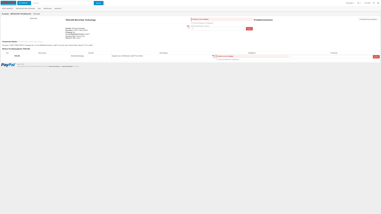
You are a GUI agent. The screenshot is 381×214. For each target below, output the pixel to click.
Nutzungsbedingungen (67, 66)
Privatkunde (349, 3)
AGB (39, 8)
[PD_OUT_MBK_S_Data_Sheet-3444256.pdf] (213, 56)
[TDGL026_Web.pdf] (188, 27)
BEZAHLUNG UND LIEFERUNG (25, 8)
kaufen (249, 29)
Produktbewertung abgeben (368, 19)
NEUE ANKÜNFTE (7, 8)
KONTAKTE (57, 8)
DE (358, 3)
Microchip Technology (78, 28)
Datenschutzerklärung (54, 66)
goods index (20, 64)
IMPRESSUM (47, 8)
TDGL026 (17, 56)
